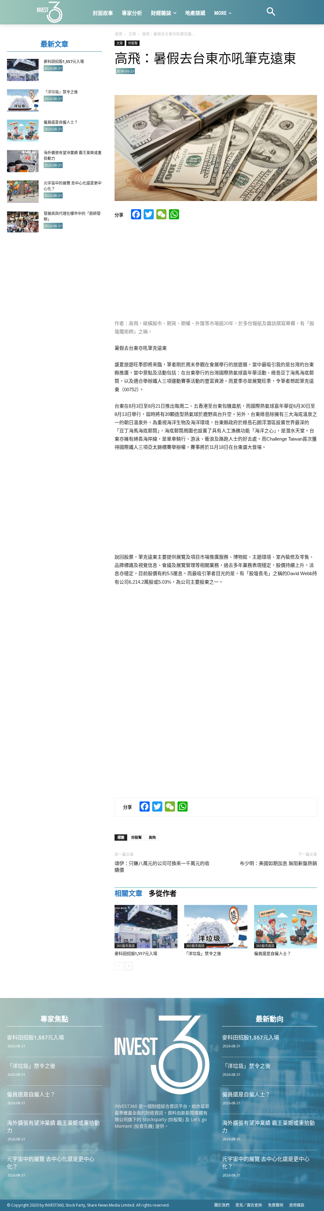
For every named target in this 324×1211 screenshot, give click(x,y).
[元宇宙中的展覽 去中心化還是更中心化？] (23, 191)
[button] (271, 12)
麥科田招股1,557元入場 (136, 953)
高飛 (152, 837)
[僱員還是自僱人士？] (285, 926)
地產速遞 (195, 13)
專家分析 (132, 13)
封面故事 (103, 13)
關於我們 (221, 1205)
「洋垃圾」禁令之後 (202, 953)
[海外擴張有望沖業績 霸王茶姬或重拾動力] (23, 161)
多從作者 (163, 893)
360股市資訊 (125, 946)
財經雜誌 (161, 13)
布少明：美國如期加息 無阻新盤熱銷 (278, 863)
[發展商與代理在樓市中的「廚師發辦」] (23, 222)
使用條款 (296, 1205)
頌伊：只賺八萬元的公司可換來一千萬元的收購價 (162, 867)
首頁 (118, 34)
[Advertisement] (216, 270)
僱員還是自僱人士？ (272, 953)
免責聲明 (275, 1205)
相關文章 (128, 893)
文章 (132, 34)
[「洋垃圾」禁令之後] (215, 926)
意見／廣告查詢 (248, 1205)
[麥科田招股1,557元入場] (146, 926)
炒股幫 (133, 43)
